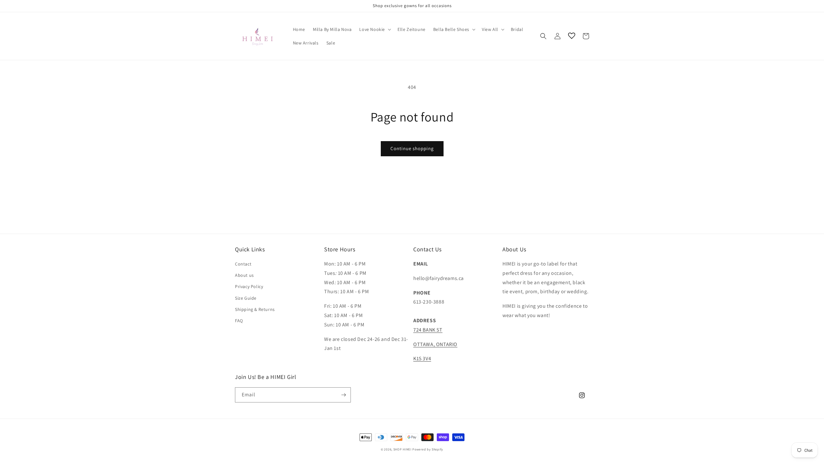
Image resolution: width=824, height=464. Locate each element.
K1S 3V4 (422, 358)
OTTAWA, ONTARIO (435, 344)
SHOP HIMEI (402, 449)
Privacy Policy (249, 286)
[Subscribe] (343, 394)
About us (244, 275)
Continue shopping (412, 148)
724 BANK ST (428, 329)
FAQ (239, 321)
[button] (374, 29)
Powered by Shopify (427, 449)
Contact (243, 264)
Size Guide (246, 298)
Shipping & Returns (255, 309)
